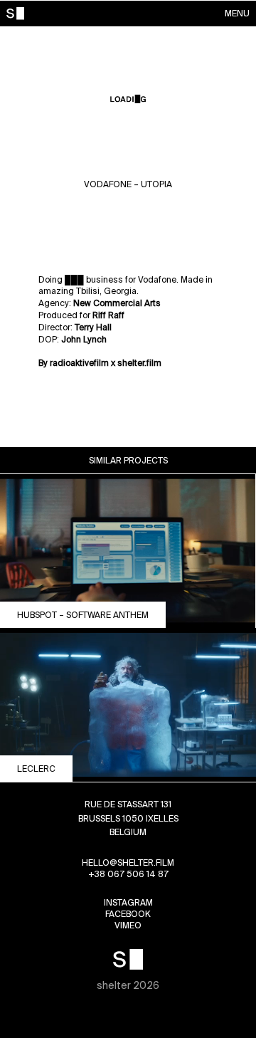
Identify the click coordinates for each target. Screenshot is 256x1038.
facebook (128, 913)
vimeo (128, 925)
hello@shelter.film (128, 862)
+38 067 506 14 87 (128, 874)
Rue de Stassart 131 (128, 804)
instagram (128, 902)
